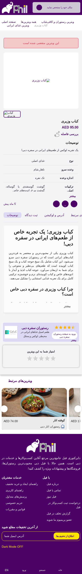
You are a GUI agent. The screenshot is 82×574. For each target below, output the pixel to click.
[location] (39, 7)
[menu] (76, 568)
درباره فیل (53, 484)
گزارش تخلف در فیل (58, 513)
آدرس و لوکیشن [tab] (54, 215)
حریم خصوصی (14, 502)
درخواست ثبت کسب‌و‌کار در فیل (64, 505)
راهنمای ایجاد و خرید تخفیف (22, 484)
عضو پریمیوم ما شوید (59, 519)
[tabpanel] (41, 269)
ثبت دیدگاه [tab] (31, 215)
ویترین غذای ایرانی (18, 25)
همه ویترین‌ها (28, 21)
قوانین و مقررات (15, 509)
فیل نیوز (51, 496)
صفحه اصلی (9, 21)
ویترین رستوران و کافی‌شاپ (57, 21)
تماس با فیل (54, 490)
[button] (77, 408)
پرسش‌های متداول (16, 496)
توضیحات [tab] (12, 215)
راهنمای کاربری (14, 490)
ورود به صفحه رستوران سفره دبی (64, 335)
